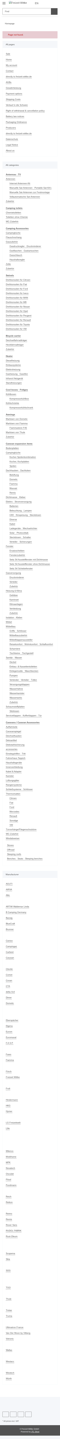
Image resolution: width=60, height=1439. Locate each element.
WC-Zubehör (12, 221)
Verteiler (14, 581)
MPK (8, 1165)
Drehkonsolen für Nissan (19, 306)
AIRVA (9, 892)
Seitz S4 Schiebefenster (22, 568)
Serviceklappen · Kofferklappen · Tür (24, 718)
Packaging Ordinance (17, 122)
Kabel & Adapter (14, 774)
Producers (11, 127)
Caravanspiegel (14, 734)
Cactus (9, 943)
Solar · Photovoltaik (19, 532)
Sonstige (14, 823)
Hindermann (12, 1103)
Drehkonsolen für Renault (19, 320)
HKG (8, 1108)
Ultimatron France (15, 1330)
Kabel (12, 523)
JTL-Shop (35, 1435)
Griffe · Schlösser (18, 630)
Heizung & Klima (14, 590)
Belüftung (15, 474)
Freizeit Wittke (13, 1080)
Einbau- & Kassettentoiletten (24, 669)
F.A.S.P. (9, 1046)
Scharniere (15, 652)
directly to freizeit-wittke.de (20, 76)
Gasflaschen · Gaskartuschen (24, 250)
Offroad (11, 853)
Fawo (8, 1057)
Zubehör (10, 201)
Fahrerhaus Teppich (16, 761)
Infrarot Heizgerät (15, 378)
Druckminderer (17, 577)
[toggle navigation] (4, 2)
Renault (14, 819)
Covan (9, 983)
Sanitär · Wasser (14, 660)
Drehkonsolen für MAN (18, 297)
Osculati (10, 1177)
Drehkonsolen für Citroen (19, 279)
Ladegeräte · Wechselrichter (24, 528)
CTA (8, 989)
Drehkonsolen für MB (17, 302)
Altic (8, 898)
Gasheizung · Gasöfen (17, 374)
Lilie (8, 1131)
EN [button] (36, 3)
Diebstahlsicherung (16, 748)
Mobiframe (11, 1160)
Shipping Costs (13, 99)
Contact (10, 70)
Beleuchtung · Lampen (21, 510)
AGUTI (9, 887)
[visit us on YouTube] (13, 1417)
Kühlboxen (11, 394)
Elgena (9, 1029)
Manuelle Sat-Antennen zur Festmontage (31, 192)
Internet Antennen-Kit (21, 183)
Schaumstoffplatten (16, 709)
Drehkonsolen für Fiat (17, 284)
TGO (8, 1290)
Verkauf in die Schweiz (17, 105)
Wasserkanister (17, 696)
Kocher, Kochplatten (20, 461)
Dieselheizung (13, 360)
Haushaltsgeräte (14, 765)
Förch (9, 1074)
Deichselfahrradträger (17, 340)
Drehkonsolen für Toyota (18, 324)
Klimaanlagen (17, 604)
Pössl (8, 1182)
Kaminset (14, 599)
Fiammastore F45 (18, 427)
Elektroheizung (13, 369)
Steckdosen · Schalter (21, 537)
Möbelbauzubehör (19, 635)
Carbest (10, 955)
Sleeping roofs (14, 857)
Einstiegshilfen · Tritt (16, 756)
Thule (9, 1302)
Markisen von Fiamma (17, 423)
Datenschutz (12, 139)
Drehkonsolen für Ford (17, 288)
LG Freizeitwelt (13, 1125)
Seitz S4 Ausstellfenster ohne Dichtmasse (31, 564)
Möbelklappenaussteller (22, 639)
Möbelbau (11, 626)
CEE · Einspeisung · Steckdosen (25, 515)
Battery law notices (15, 116)
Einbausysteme (14, 365)
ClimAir (9, 972)
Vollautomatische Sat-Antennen (26, 196)
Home (9, 59)
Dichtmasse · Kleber (16, 497)
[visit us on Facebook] (5, 1417)
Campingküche (13, 232)
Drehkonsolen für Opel (17, 311)
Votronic (10, 1341)
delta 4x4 (10, 995)
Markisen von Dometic (17, 419)
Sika (8, 1262)
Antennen (11, 178)
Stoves (10, 848)
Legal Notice (12, 144)
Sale (8, 53)
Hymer (9, 1114)
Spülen (13, 466)
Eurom (9, 1034)
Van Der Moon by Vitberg (19, 1336)
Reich (9, 1199)
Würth (9, 1381)
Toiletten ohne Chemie (17, 217)
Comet (9, 978)
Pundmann (11, 1188)
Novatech (11, 1171)
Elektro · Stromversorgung (19, 501)
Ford (12, 810)
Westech (10, 1376)
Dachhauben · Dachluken (19, 470)
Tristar (9, 1313)
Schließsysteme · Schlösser (20, 792)
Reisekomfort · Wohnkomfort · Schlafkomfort (25, 646)
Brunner (10, 932)
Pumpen (14, 678)
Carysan (10, 961)
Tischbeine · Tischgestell (22, 656)
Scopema (10, 1256)
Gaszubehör (12, 241)
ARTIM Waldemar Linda (18, 909)
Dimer (9, 1000)
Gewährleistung (14, 88)
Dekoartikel (11, 743)
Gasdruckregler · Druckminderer (26, 246)
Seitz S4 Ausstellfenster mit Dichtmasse (30, 559)
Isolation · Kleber (14, 617)
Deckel (13, 665)
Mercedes (15, 814)
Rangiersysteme (14, 788)
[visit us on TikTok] (28, 1417)
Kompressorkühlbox (20, 398)
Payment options (14, 93)
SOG (8, 1273)
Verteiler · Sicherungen (21, 541)
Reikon (9, 1205)
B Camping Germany (16, 915)
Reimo (9, 1216)
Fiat (11, 805)
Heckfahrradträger (15, 344)
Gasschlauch (16, 255)
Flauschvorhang (14, 237)
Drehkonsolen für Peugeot (19, 315)
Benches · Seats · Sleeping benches (25, 861)
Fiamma (14, 483)
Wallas (9, 1353)
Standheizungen (14, 382)
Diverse (13, 519)
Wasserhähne (17, 692)
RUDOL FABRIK (13, 1233)
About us (10, 150)
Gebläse (14, 595)
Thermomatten (13, 797)
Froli (8, 1091)
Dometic (14, 479)
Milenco (10, 1154)
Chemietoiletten (14, 212)
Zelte (8, 264)
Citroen (13, 801)
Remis (13, 492)
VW (11, 828)
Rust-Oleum (12, 1239)
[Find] (54, 11)
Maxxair (14, 488)
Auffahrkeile (12, 730)
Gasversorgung (13, 573)
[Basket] (55, 3)
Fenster (10, 546)
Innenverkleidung (15, 770)
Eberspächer (12, 1023)
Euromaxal (11, 1040)
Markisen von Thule (16, 432)
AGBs (8, 82)
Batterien (14, 506)
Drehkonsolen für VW (17, 328)
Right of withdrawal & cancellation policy (27, 110)
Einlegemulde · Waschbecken (25, 674)
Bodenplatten (13, 448)
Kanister (10, 779)
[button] (45, 3)
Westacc (10, 1364)
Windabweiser (13, 841)
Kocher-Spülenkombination (24, 457)
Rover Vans (11, 1228)
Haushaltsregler (18, 259)
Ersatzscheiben (17, 550)
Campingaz (11, 949)
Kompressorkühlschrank (22, 407)
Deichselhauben (14, 739)
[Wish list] (50, 3)
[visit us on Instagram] (21, 1417)
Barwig (9, 921)
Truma (9, 1319)
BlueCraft (11, 926)
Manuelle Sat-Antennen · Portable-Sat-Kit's (32, 187)
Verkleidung (16, 608)
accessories (12, 752)
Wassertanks (16, 701)
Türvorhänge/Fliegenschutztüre (22, 832)
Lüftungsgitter (13, 783)
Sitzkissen (15, 714)
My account (12, 65)
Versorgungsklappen (20, 687)
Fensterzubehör (18, 555)
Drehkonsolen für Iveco (18, 293)
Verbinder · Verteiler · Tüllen (24, 683)
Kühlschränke (13, 403)
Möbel (9, 622)
